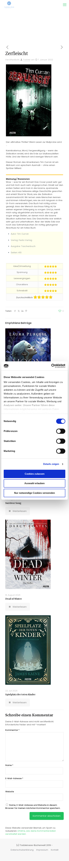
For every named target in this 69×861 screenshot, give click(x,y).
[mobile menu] (64, 5)
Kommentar (12, 730)
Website (9, 791)
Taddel (26, 59)
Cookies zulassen (34, 473)
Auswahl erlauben (34, 483)
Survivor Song (13, 503)
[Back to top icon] (62, 854)
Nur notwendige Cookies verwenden (34, 493)
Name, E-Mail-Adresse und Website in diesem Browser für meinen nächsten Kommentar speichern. (32, 807)
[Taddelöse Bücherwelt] (9, 5)
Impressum (42, 849)
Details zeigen (51, 464)
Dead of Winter (13, 598)
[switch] (60, 431)
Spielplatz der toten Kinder (20, 694)
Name (9, 765)
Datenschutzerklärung (22, 849)
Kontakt (54, 849)
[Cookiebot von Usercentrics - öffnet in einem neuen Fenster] (51, 366)
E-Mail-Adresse (14, 778)
